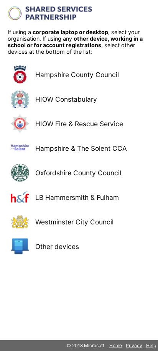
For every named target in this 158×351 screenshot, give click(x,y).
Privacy (134, 345)
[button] (79, 74)
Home (115, 345)
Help (151, 345)
